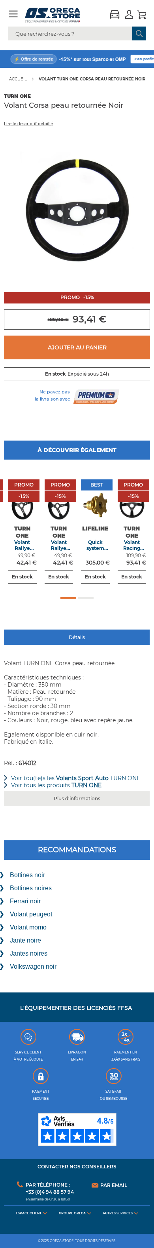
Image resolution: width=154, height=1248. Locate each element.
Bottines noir (27, 875)
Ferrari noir (25, 901)
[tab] (77, 637)
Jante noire (25, 940)
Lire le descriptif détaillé (28, 123)
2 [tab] (86, 598)
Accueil (18, 79)
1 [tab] (68, 598)
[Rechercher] (139, 33)
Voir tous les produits (56, 785)
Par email (113, 1185)
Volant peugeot (31, 914)
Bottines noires (31, 888)
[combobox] (77, 33)
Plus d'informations (77, 798)
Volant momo (28, 927)
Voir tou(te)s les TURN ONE (75, 778)
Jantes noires (28, 953)
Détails (77, 637)
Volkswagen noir (33, 966)
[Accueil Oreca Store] (59, 15)
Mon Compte (129, 15)
